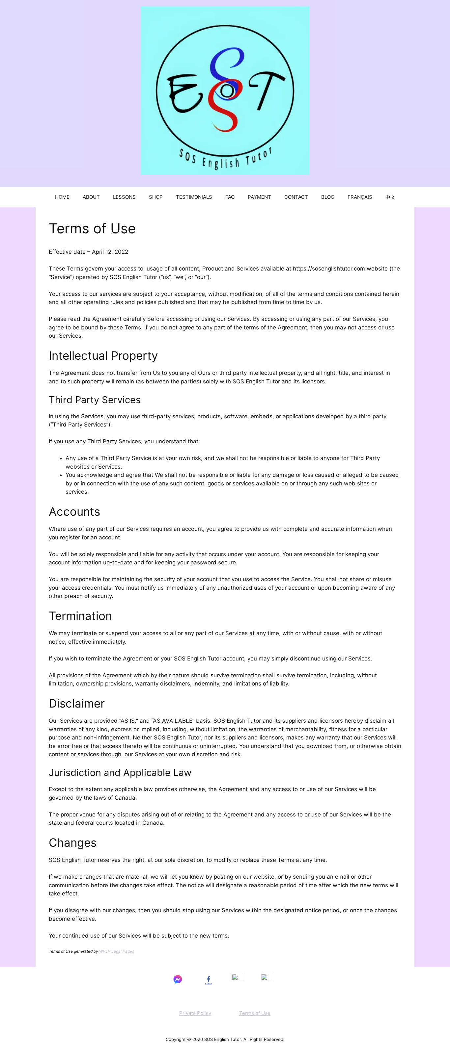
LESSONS (124, 197)
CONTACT (296, 197)
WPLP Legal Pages (116, 951)
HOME (62, 197)
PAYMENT (259, 197)
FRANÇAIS (360, 197)
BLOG (327, 197)
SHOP (156, 197)
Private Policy (195, 1013)
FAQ (230, 197)
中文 (390, 197)
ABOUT (91, 197)
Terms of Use (254, 1013)
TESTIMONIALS (194, 197)
